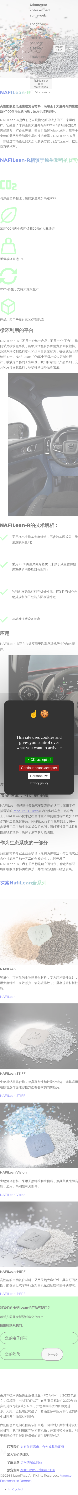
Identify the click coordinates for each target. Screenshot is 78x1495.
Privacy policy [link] (39, 783)
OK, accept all (40, 759)
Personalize (39, 776)
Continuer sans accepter (39, 768)
